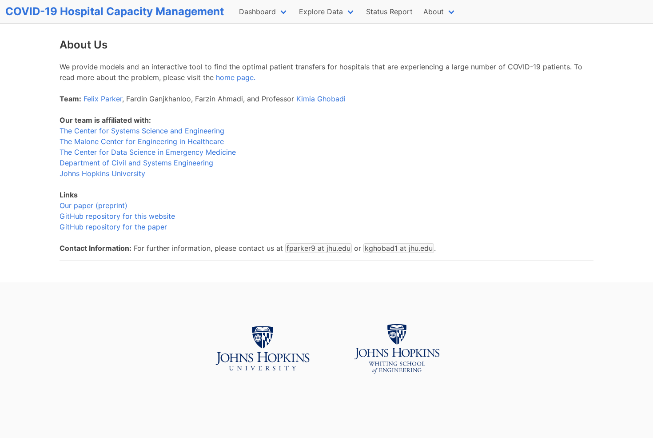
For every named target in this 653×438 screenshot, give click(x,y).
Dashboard (257, 11)
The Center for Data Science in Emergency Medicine (148, 152)
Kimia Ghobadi (321, 98)
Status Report (389, 11)
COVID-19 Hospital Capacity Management (114, 11)
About (433, 11)
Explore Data (321, 11)
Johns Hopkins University (102, 173)
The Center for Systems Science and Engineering (142, 130)
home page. (235, 77)
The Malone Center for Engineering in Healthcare (142, 141)
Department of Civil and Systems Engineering (136, 162)
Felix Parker (103, 98)
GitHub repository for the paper (113, 226)
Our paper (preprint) (93, 205)
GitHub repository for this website (117, 216)
